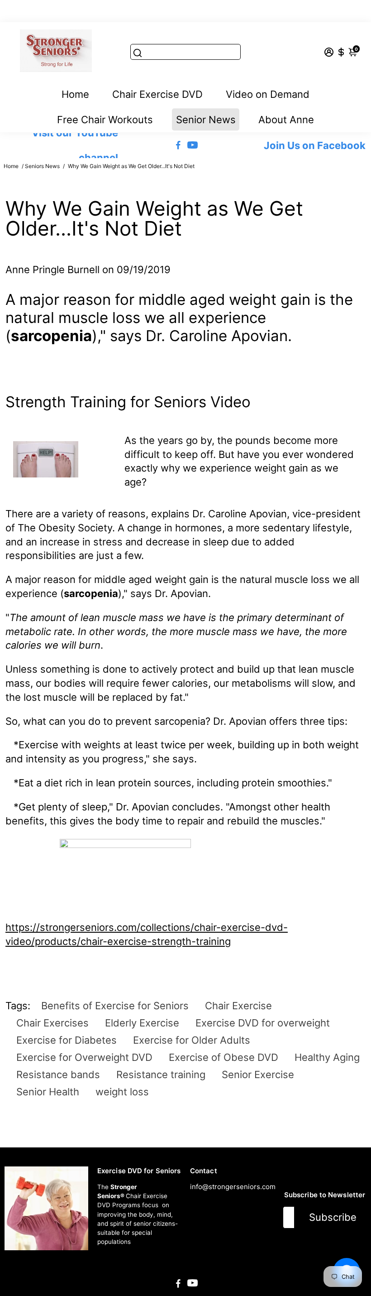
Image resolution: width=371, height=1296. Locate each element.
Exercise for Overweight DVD (84, 1057)
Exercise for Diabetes (66, 1040)
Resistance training (160, 1074)
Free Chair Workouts (105, 119)
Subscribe (333, 1217)
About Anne (286, 119)
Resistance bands (58, 1074)
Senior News (206, 119)
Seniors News (42, 166)
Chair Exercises (52, 1023)
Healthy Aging (327, 1057)
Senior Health (47, 1092)
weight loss (122, 1092)
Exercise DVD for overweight (262, 1023)
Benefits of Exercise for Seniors (115, 1006)
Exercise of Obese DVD (223, 1057)
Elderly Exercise (142, 1023)
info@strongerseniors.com (233, 1186)
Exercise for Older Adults (191, 1040)
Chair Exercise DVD (157, 94)
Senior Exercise (258, 1074)
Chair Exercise (238, 1006)
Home (75, 94)
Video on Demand (267, 94)
